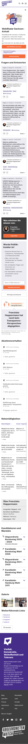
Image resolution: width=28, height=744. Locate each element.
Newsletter (18, 695)
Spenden (4, 698)
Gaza (14, 91)
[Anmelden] (22, 3)
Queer (5, 167)
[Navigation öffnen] (26, 3)
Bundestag (8, 93)
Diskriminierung (12, 167)
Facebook (6, 617)
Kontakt (17, 702)
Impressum (5, 705)
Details (4, 439)
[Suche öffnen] (19, 3)
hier (9, 333)
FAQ (16, 708)
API (2, 708)
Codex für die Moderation (12, 680)
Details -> (22, 97)
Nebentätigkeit (5, 424)
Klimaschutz (6, 130)
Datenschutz (19, 705)
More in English (6, 714)
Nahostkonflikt (7, 91)
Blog (2, 695)
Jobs (16, 698)
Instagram (6, 619)
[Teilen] (4, 96)
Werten (6, 684)
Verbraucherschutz (16, 207)
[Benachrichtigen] (7, 96)
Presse (3, 702)
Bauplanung (6, 207)
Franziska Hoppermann (13, 86)
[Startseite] (6, 3)
